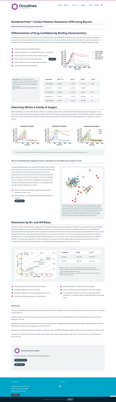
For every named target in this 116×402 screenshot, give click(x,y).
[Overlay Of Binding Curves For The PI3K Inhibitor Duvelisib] (58, 124)
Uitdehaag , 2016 (29, 185)
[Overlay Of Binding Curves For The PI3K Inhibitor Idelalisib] (25, 124)
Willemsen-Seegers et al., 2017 (72, 271)
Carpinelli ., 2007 (35, 239)
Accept (70, 399)
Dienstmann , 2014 (95, 213)
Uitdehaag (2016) (17, 323)
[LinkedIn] (60, 386)
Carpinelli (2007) (17, 334)
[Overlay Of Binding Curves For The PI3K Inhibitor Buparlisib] (90, 124)
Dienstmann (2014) (18, 330)
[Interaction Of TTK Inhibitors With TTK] (82, 47)
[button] (102, 5)
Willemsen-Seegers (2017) (20, 317)
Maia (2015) (16, 310)
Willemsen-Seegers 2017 (48, 229)
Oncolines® (27, 172)
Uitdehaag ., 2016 (79, 208)
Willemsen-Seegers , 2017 (81, 152)
